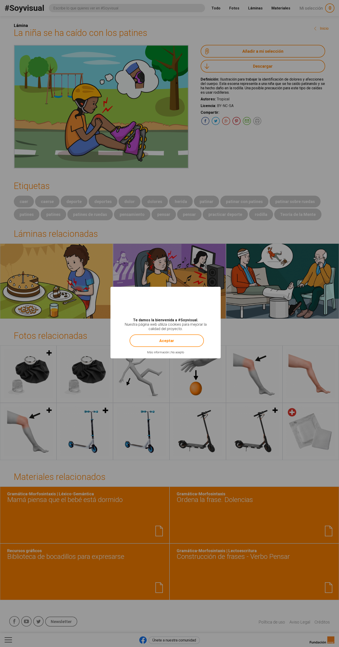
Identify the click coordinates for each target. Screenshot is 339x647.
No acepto (177, 352)
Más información (158, 352)
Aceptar (166, 340)
